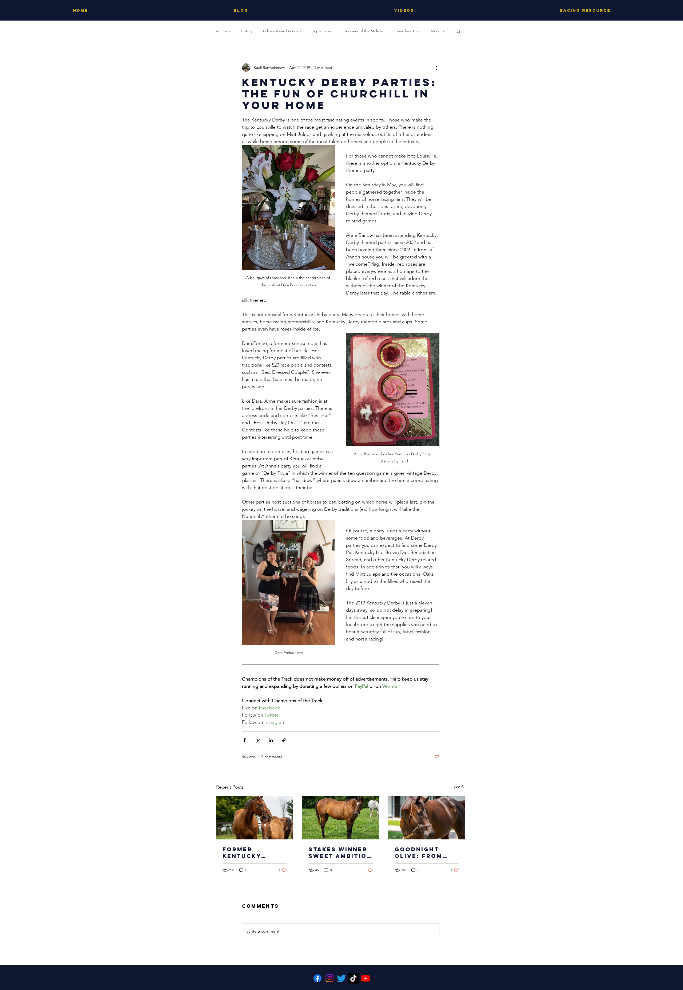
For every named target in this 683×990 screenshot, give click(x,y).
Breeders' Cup (407, 31)
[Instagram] (329, 978)
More (435, 31)
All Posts (223, 31)
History (246, 31)
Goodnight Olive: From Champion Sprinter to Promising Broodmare (419, 852)
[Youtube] (365, 978)
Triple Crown (322, 31)
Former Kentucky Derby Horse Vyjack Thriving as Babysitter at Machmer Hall (251, 852)
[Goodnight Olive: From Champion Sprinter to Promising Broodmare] (426, 817)
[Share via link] (283, 740)
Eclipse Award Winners (282, 31)
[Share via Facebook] (244, 740)
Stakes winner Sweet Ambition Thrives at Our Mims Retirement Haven (340, 852)
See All (459, 786)
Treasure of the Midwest (364, 31)
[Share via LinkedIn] (270, 740)
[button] (458, 31)
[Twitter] (341, 978)
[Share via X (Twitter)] (257, 740)
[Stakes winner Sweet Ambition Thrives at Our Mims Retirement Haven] (340, 817)
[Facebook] (317, 978)
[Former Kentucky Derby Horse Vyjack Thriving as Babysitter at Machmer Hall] (254, 817)
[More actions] (436, 67)
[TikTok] (353, 978)
